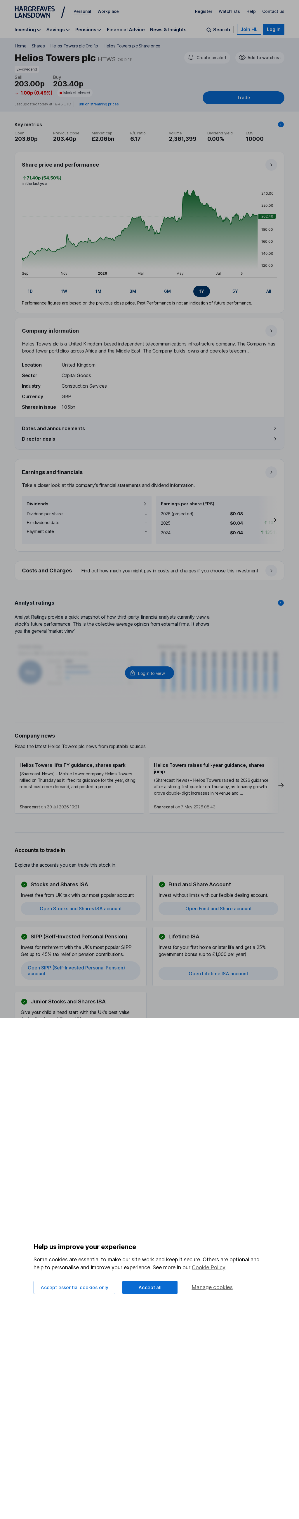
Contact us (273, 11)
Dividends (37, 504)
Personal (82, 11)
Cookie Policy (208, 1267)
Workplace (108, 11)
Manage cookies (212, 1287)
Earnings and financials (52, 472)
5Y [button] (235, 291)
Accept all (149, 1287)
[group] (149, 291)
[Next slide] (267, 520)
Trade (243, 97)
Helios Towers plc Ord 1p (74, 46)
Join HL (249, 29)
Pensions (85, 29)
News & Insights (168, 29)
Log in (274, 29)
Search (221, 29)
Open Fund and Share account (218, 908)
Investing (25, 29)
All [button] (268, 291)
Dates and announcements (53, 428)
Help (251, 11)
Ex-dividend (26, 69)
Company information (50, 331)
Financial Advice (126, 29)
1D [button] (30, 291)
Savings (55, 29)
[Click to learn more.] (280, 124)
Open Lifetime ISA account (218, 973)
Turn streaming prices (98, 104)
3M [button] (133, 291)
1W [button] (64, 291)
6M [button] (167, 291)
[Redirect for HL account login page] (149, 672)
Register (203, 11)
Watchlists (229, 11)
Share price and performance (60, 165)
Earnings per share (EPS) (187, 504)
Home (21, 46)
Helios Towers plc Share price (131, 46)
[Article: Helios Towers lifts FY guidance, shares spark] (79, 785)
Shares (38, 46)
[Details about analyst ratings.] (280, 602)
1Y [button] (201, 291)
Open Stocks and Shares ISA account (81, 908)
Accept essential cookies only (75, 1287)
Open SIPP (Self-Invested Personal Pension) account (76, 970)
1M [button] (98, 291)
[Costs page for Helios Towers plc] (149, 571)
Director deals (38, 439)
